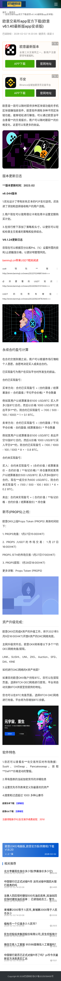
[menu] (56, 4)
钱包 (21, 268)
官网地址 (46, 63)
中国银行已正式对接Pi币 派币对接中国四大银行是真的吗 (30, 883)
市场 (48, 359)
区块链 (41, 105)
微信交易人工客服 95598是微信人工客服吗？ (30, 944)
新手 (14, 819)
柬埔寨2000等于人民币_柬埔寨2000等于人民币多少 (30, 911)
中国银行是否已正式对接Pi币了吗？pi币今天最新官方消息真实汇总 (31, 956)
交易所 (34, 761)
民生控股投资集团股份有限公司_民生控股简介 (30, 934)
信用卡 (41, 214)
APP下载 (20, 63)
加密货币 (28, 779)
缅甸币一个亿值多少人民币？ (21, 923)
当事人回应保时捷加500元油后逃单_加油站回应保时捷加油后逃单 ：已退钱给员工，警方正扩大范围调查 (30, 897)
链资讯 (42, 33)
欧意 (5, 105)
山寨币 (39, 795)
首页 (4, 12)
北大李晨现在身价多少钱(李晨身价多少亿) (28, 871)
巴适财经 (7, 33)
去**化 (25, 761)
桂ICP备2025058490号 (43, 976)
